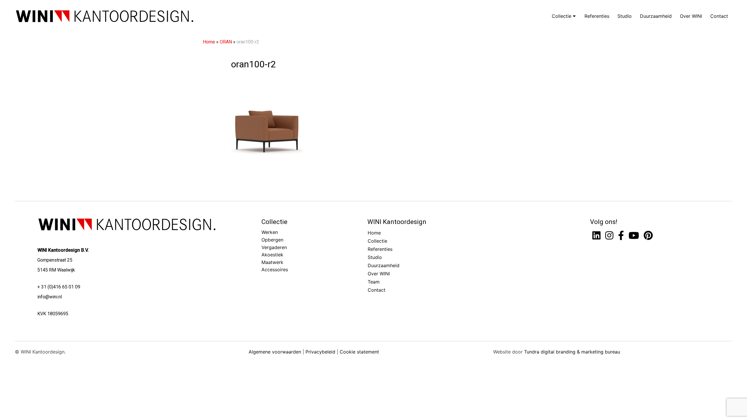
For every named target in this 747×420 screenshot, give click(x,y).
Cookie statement (359, 352)
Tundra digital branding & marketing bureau (572, 352)
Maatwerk (272, 262)
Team (374, 282)
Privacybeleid (320, 352)
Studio (624, 16)
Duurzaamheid (656, 16)
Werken (269, 232)
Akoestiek (272, 255)
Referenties (596, 16)
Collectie (562, 16)
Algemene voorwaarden (275, 352)
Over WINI (691, 16)
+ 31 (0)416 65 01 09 (58, 287)
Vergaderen (274, 247)
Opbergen (272, 240)
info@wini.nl (49, 297)
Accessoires (274, 269)
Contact (719, 16)
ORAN (226, 42)
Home (209, 42)
